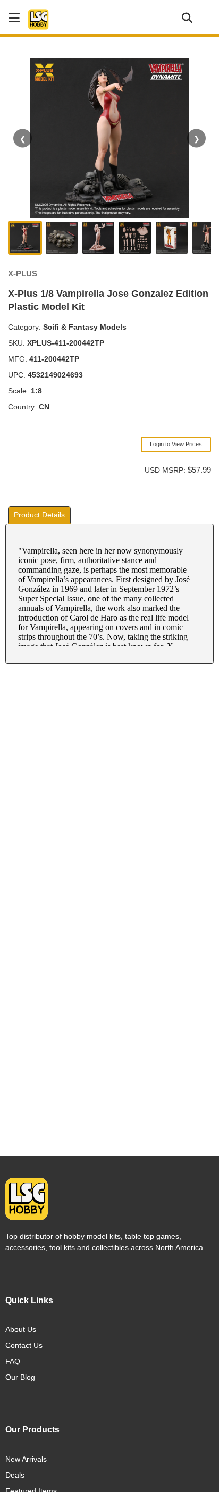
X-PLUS (22, 273)
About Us (20, 1329)
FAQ (12, 1361)
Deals (14, 1475)
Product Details (39, 514)
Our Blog (20, 1377)
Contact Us (24, 1345)
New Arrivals (26, 1459)
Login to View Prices (176, 444)
